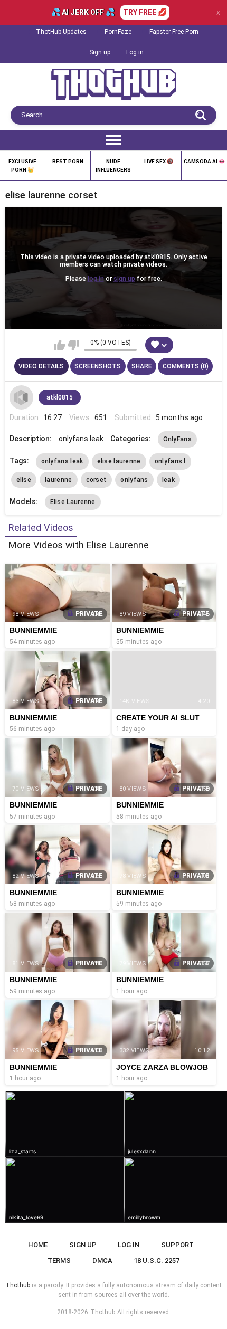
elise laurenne (119, 461)
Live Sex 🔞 (158, 161)
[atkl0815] (22, 397)
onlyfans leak (62, 461)
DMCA (102, 1261)
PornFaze (118, 31)
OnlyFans (177, 439)
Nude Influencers (113, 165)
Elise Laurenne (73, 502)
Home (38, 1245)
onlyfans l (170, 461)
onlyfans (134, 479)
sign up (124, 278)
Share (141, 366)
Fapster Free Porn (173, 31)
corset (96, 479)
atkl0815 (59, 397)
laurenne (58, 479)
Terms (59, 1261)
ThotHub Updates (61, 31)
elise (24, 479)
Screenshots (97, 366)
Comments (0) (186, 366)
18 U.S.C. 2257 (156, 1261)
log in (96, 278)
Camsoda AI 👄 (204, 161)
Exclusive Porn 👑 (22, 165)
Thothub (102, 1312)
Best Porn (67, 161)
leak (168, 479)
